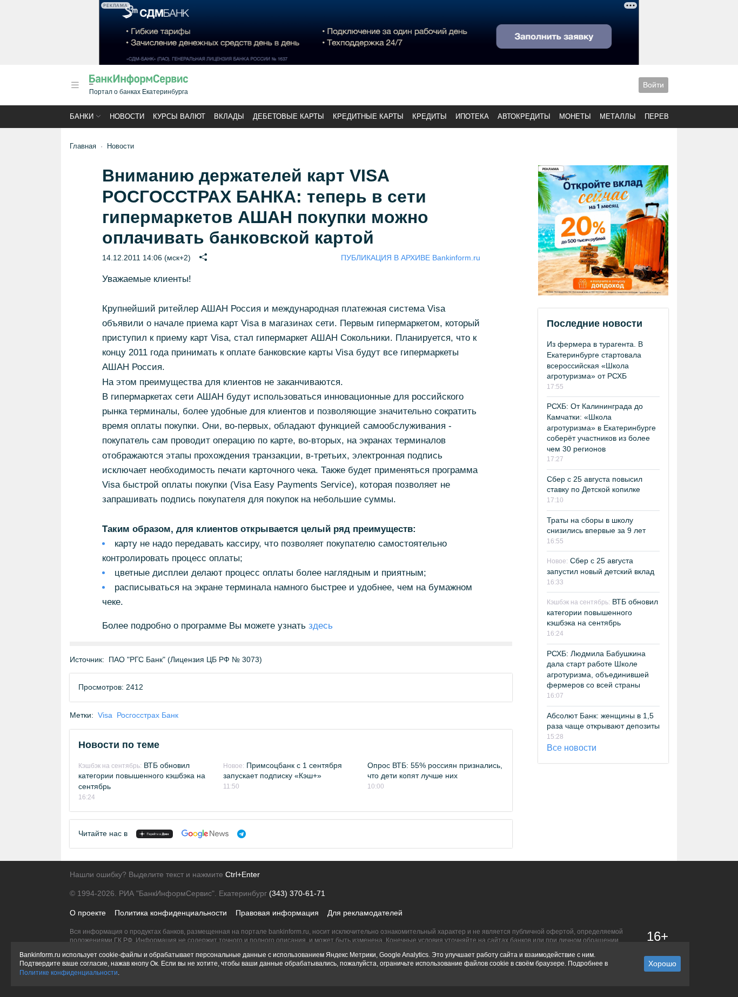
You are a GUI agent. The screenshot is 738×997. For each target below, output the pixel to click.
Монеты (575, 116)
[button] (75, 85)
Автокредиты (524, 116)
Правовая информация (277, 912)
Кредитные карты (368, 116)
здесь (320, 626)
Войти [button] (653, 84)
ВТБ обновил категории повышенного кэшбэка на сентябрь (141, 776)
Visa (105, 715)
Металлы (618, 116)
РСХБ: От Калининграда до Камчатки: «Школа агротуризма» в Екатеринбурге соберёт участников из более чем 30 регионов (601, 427)
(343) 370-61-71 (297, 893)
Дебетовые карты (288, 116)
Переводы (665, 116)
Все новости (571, 747)
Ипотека (472, 116)
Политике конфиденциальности (68, 972)
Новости (127, 116)
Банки (81, 116)
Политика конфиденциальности (171, 912)
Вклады (229, 116)
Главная (83, 146)
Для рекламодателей (364, 912)
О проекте (88, 912)
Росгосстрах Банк (147, 715)
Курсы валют (179, 116)
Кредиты (429, 116)
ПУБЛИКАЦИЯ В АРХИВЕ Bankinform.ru (410, 257)
